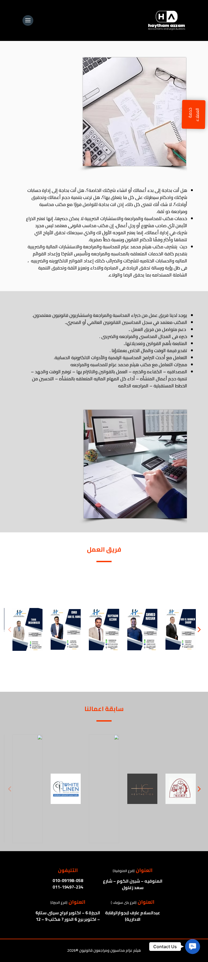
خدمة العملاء (194, 114)
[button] (198, 629)
